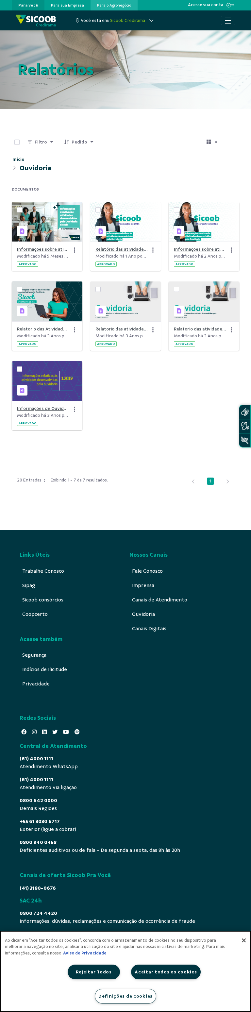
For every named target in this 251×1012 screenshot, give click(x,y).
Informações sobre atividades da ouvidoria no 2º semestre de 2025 (43, 249)
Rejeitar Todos (94, 971)
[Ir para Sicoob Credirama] (36, 20)
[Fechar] (244, 940)
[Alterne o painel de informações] (231, 142)
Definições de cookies (125, 996)
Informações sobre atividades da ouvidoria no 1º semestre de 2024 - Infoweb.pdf (200, 249)
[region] (125, 971)
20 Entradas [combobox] (29, 480)
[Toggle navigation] (228, 20)
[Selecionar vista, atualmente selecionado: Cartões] (212, 142)
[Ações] (74, 250)
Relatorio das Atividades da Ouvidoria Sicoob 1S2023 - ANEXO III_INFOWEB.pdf (43, 329)
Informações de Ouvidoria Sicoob (43, 408)
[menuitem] (28, 5)
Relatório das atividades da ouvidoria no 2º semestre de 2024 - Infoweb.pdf (121, 249)
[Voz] (244, 426)
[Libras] (244, 412)
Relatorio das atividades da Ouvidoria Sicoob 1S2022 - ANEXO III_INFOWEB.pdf (200, 329)
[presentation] (28, 5)
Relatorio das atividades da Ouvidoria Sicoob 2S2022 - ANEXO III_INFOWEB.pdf (121, 329)
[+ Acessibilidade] (244, 440)
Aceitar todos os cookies (166, 971)
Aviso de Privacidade (85, 953)
